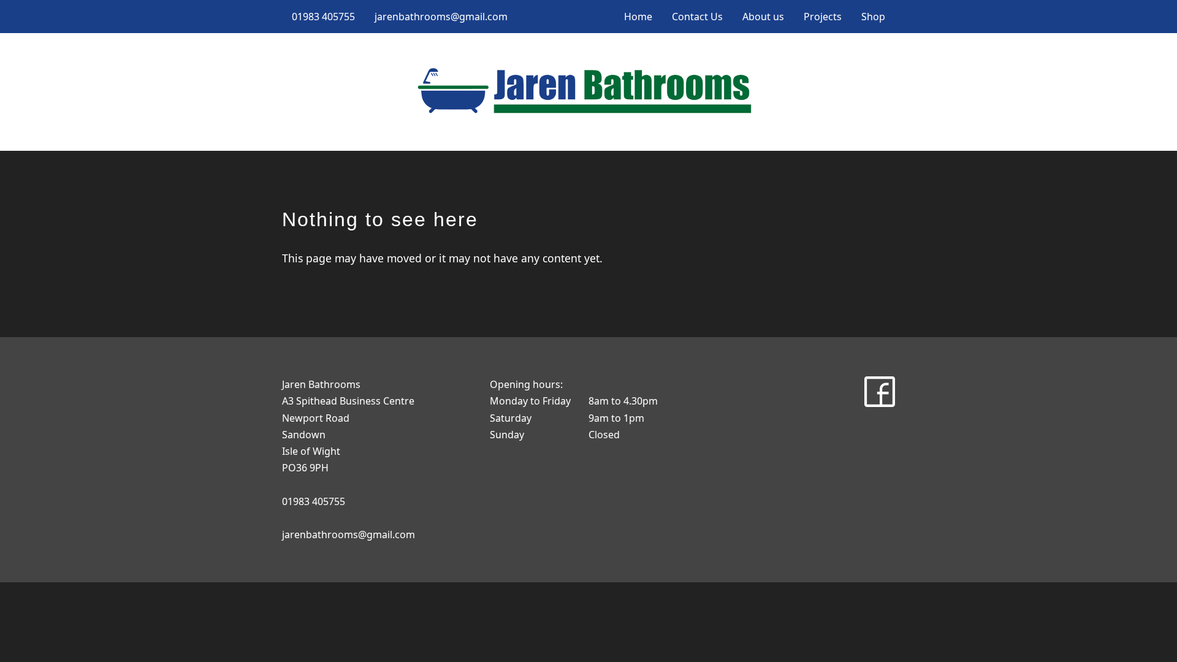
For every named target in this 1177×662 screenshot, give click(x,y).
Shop (873, 16)
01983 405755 (323, 16)
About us (763, 16)
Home (638, 16)
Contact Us (697, 16)
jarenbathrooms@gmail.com (441, 16)
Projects (823, 16)
